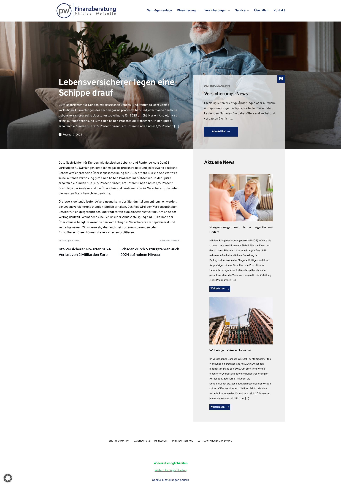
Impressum (160, 440)
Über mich (261, 11)
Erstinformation (119, 440)
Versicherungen (215, 11)
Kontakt (279, 11)
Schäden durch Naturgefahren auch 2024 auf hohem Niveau (149, 252)
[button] (8, 478)
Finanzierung (186, 11)
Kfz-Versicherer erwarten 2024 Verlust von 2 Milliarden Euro (85, 252)
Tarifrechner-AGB (182, 440)
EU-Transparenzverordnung (215, 440)
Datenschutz (142, 440)
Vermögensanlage (159, 11)
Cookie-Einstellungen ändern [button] (170, 480)
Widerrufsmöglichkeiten (170, 470)
